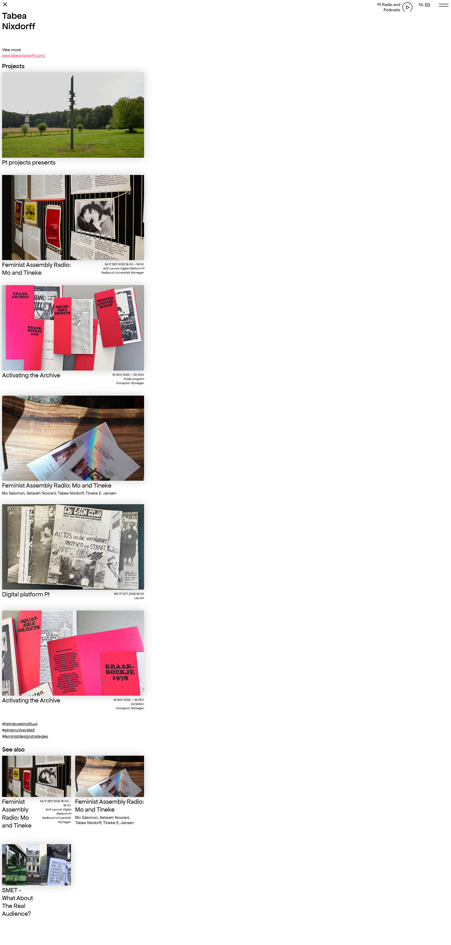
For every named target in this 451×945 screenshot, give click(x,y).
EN (427, 4)
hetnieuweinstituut (21, 723)
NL (421, 4)
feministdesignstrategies (26, 736)
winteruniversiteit (19, 729)
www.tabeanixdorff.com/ (23, 55)
